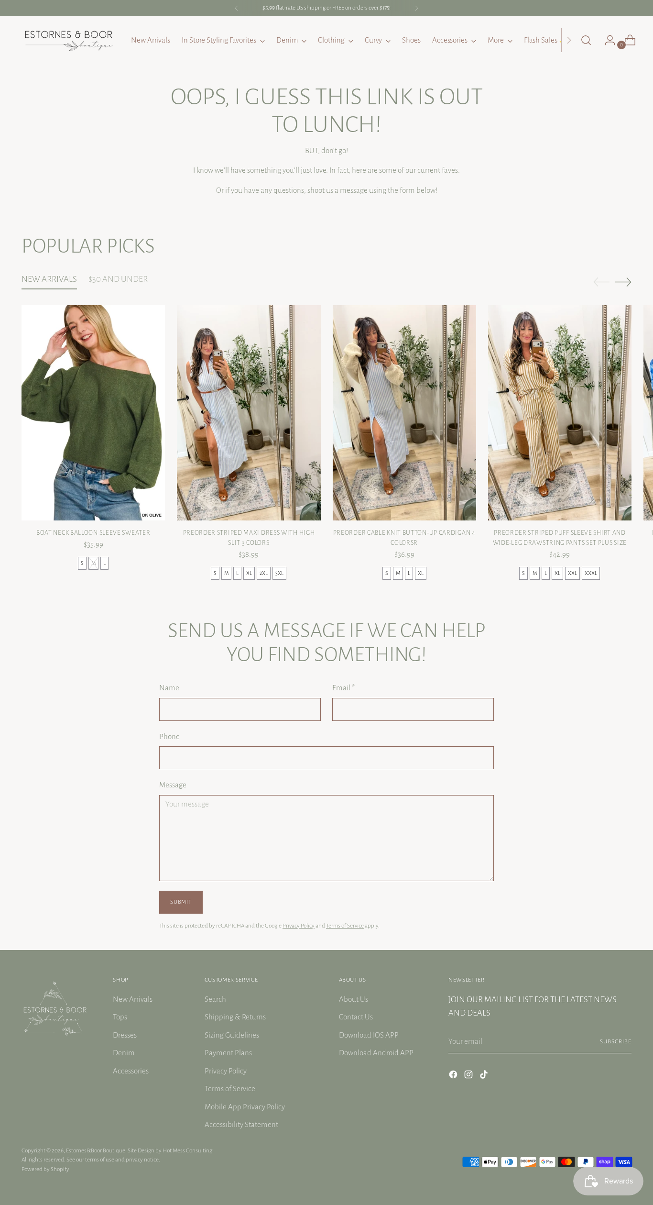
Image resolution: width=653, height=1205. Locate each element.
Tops (120, 1017)
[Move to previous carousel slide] (601, 282)
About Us (353, 999)
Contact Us (356, 1017)
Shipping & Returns (235, 1017)
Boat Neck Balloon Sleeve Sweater (93, 533)
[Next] (416, 8)
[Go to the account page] (606, 40)
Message (172, 785)
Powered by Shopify (45, 1169)
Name (169, 688)
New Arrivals (132, 999)
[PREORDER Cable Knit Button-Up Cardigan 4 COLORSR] (404, 412)
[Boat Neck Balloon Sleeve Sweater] (93, 412)
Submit (180, 901)
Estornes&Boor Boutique (95, 1150)
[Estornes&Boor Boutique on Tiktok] (484, 1076)
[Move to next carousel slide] (623, 282)
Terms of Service (345, 925)
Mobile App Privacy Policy (245, 1107)
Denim (124, 1053)
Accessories (131, 1071)
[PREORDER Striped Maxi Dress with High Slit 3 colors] (248, 412)
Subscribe (615, 1041)
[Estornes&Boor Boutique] (69, 40)
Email (343, 688)
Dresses (125, 1035)
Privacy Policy (299, 925)
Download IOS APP (369, 1035)
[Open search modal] (586, 40)
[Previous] (236, 8)
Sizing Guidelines (232, 1035)
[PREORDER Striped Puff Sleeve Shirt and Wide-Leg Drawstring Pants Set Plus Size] (559, 412)
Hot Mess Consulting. (188, 1150)
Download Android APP (376, 1053)
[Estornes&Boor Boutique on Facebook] (454, 1076)
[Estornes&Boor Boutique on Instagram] (469, 1076)
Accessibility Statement (241, 1124)
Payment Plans (228, 1053)
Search (215, 999)
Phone (169, 736)
